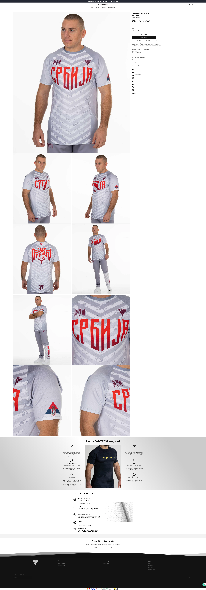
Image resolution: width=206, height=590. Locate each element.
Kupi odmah (144, 37)
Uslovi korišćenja (61, 564)
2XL (148, 21)
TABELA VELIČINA (136, 25)
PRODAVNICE (106, 562)
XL (143, 21)
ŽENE (149, 562)
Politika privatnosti (62, 566)
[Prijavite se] (111, 547)
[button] (14, 5)
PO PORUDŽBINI (151, 568)
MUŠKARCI (150, 564)
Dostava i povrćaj (61, 562)
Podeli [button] (134, 93)
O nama (59, 568)
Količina (133, 28)
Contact (59, 570)
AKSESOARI (150, 566)
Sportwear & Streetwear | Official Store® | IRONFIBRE (101, 585)
